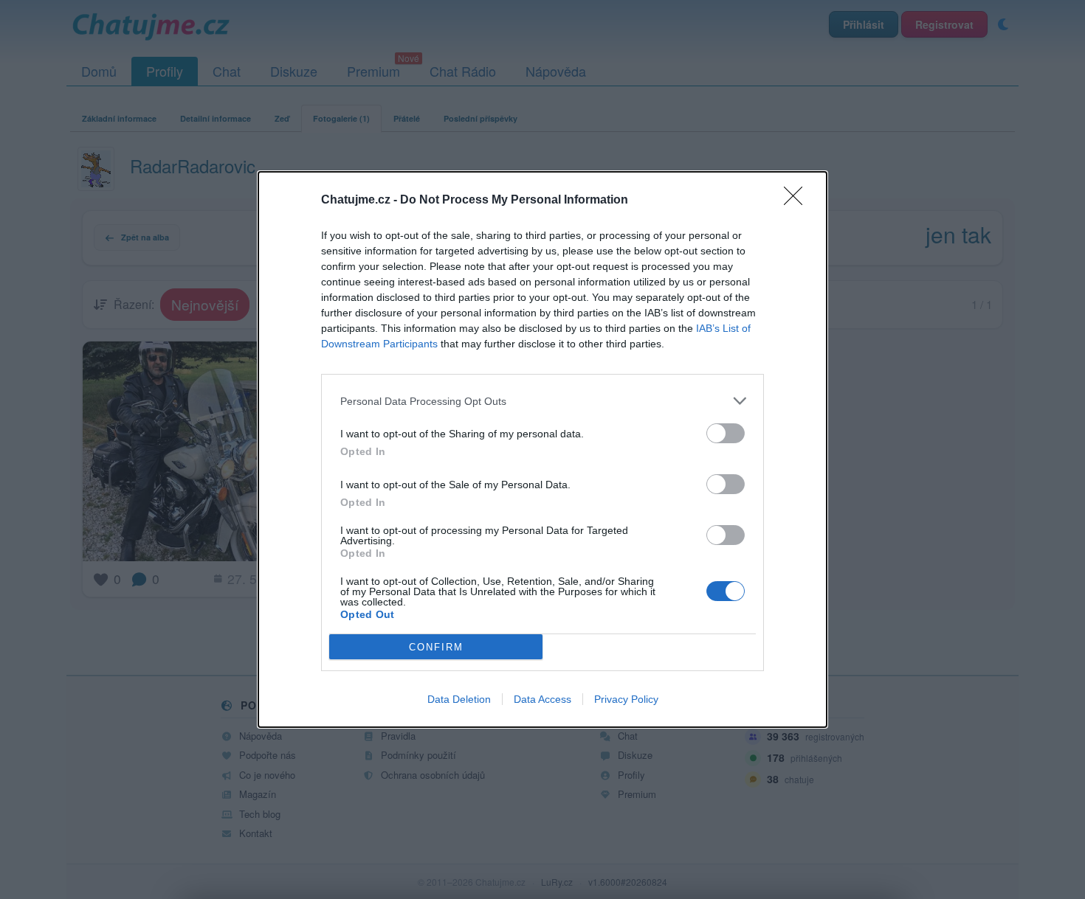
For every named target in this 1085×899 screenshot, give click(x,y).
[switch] (725, 433)
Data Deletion (459, 699)
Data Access (542, 699)
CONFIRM (436, 647)
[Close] (798, 201)
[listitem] (542, 401)
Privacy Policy (626, 699)
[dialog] (542, 449)
